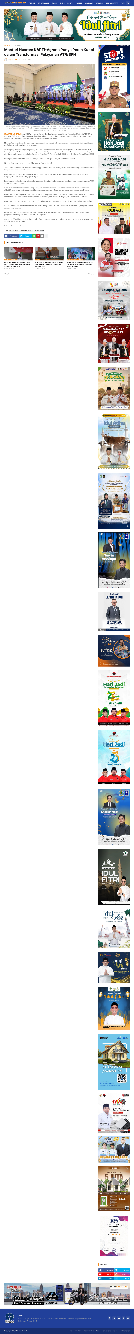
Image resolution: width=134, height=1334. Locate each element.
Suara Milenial (22, 1331)
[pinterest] (128, 1318)
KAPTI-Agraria (16, 45)
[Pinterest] (38, 236)
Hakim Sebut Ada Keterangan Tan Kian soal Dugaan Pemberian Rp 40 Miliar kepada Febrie (49, 264)
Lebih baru (9, 274)
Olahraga (89, 3)
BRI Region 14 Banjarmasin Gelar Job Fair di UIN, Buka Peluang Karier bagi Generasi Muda (80, 264)
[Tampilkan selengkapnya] (46, 236)
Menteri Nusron (39, 230)
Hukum (79, 3)
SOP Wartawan (125, 1331)
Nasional (99, 3)
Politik (70, 3)
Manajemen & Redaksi (109, 1331)
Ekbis (62, 3)
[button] (123, 3)
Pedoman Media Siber (91, 1331)
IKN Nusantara (112, 3)
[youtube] (119, 1318)
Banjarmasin (43, 3)
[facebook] (109, 1318)
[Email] (42, 236)
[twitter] (114, 1318)
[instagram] (123, 1318)
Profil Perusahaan (76, 1331)
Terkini (32, 3)
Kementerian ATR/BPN (26, 230)
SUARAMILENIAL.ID (13, 134)
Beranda (7, 45)
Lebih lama (90, 274)
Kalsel (54, 3)
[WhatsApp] (34, 236)
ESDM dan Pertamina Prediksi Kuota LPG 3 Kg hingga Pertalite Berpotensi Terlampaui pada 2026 (17, 264)
